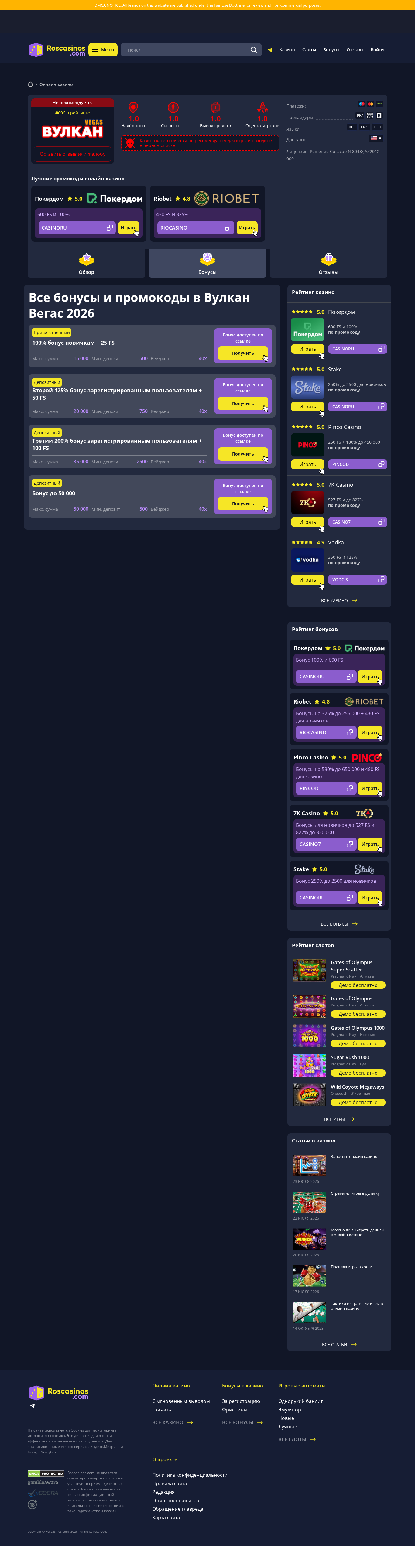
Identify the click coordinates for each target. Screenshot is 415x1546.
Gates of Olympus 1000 (358, 1028)
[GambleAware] (46, 1482)
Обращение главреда (177, 1509)
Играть (129, 227)
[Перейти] (269, 51)
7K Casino (340, 485)
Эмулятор (289, 1409)
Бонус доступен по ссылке (243, 338)
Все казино (334, 600)
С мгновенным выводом (181, 1401)
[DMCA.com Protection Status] (46, 1473)
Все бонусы (334, 924)
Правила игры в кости (351, 1266)
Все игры (334, 1119)
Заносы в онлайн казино (354, 1156)
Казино (287, 50)
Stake (335, 369)
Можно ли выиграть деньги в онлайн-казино (357, 1232)
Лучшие (287, 1426)
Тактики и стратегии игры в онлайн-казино (357, 1306)
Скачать (161, 1409)
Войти (377, 50)
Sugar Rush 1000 (350, 1057)
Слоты (309, 50)
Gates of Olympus (351, 998)
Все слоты (292, 1439)
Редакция (163, 1492)
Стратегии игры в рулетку (355, 1193)
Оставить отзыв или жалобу (72, 154)
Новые (286, 1418)
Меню (107, 50)
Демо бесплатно (358, 985)
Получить (243, 353)
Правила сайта (169, 1483)
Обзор (86, 272)
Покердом (49, 198)
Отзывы (355, 50)
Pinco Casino (344, 427)
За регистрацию (241, 1401)
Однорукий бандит (300, 1401)
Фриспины (234, 1409)
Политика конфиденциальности (190, 1475)
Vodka (336, 542)
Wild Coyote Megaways (357, 1087)
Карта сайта (166, 1517)
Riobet (163, 198)
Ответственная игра (175, 1500)
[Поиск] (253, 49)
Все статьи (334, 1344)
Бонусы (331, 50)
